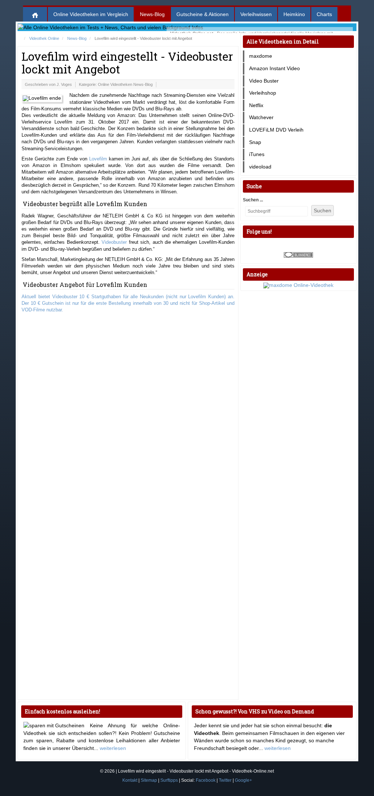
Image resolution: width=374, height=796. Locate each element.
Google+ (243, 780)
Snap (255, 142)
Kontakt (129, 780)
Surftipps (169, 780)
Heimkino (294, 14)
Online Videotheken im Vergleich (90, 14)
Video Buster (264, 81)
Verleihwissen (256, 14)
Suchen (322, 210)
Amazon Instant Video (274, 68)
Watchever (261, 117)
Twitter (225, 780)
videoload (260, 167)
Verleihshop (262, 93)
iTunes (256, 154)
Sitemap (149, 780)
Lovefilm (98, 159)
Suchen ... (253, 199)
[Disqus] (128, 412)
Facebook (205, 780)
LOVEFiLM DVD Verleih (276, 130)
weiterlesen (113, 748)
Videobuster (114, 242)
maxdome (260, 56)
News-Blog (152, 14)
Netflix (256, 105)
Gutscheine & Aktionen (202, 14)
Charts (324, 14)
